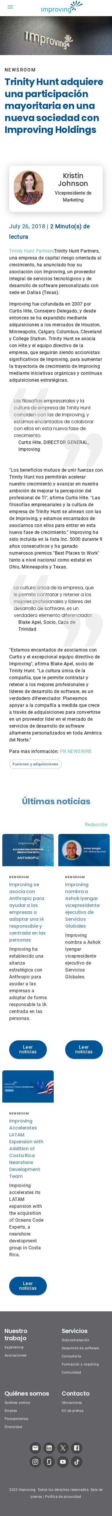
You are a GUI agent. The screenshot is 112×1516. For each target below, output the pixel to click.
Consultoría (71, 1356)
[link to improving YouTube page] (63, 1462)
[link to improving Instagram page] (35, 1462)
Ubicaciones (72, 1403)
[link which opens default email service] (35, 1448)
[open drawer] (10, 7)
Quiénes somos (17, 1403)
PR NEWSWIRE (76, 751)
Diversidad (13, 1427)
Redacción (96, 824)
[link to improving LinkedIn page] (49, 1448)
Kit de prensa (73, 1411)
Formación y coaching (80, 1364)
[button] (35, 764)
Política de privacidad (63, 1497)
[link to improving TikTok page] (76, 1462)
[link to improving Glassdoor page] (49, 1462)
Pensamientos (16, 1419)
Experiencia (14, 1347)
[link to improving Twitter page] (63, 1448)
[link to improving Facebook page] (76, 1448)
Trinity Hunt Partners (31, 251)
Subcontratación (75, 1340)
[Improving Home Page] (61, 7)
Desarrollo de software (80, 1348)
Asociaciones (16, 1355)
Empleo (11, 1411)
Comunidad (71, 1372)
